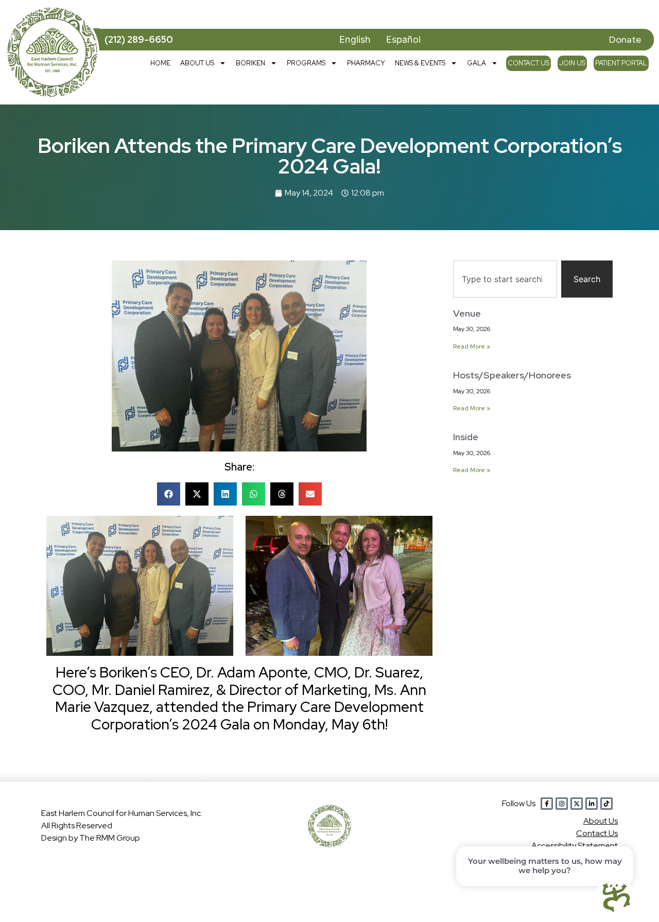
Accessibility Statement (574, 845)
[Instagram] (562, 803)
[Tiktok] (606, 803)
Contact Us (528, 63)
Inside (465, 437)
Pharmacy (366, 63)
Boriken (250, 63)
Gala (476, 63)
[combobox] (505, 279)
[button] (168, 494)
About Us (197, 63)
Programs (306, 63)
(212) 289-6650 (139, 39)
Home (160, 63)
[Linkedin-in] (591, 803)
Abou (600, 820)
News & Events (420, 63)
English (355, 39)
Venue (467, 313)
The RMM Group (109, 837)
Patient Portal (621, 63)
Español (403, 39)
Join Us (572, 63)
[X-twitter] (576, 803)
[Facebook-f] (547, 803)
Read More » (471, 346)
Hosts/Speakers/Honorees (512, 375)
